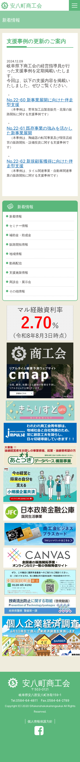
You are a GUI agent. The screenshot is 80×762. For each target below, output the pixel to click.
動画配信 (15, 263)
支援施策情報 (18, 272)
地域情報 (15, 254)
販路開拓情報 (18, 244)
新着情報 (15, 216)
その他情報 (17, 291)
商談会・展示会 (20, 282)
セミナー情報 (18, 226)
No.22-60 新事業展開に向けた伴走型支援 (40, 102)
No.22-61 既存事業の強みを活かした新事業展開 (39, 130)
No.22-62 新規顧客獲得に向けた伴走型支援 (40, 163)
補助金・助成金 (20, 235)
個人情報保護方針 (40, 721)
